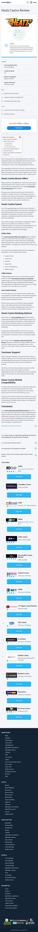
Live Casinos (8, 757)
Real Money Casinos (10, 771)
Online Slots (9, 143)
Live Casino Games (10, 147)
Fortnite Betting (9, 865)
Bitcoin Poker (8, 795)
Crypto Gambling (9, 799)
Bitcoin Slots (8, 797)
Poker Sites (8, 767)
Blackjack (7, 738)
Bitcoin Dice (8, 790)
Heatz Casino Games (9, 141)
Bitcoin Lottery (9, 792)
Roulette (7, 774)
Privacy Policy (9, 901)
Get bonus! (19, 128)
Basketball (8, 823)
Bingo (6, 735)
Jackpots (7, 752)
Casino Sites (8, 743)
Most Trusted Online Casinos (13, 762)
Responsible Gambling (11, 905)
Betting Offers (9, 825)
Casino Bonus (8, 740)
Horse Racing (8, 840)
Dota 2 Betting (9, 860)
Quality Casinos (9, 769)
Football (7, 832)
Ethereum (7, 804)
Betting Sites (8, 828)
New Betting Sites (10, 844)
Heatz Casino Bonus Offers (10, 139)
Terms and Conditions (11, 908)
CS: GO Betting (9, 858)
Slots (6, 776)
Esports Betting (9, 863)
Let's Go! (19, 476)
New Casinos (8, 764)
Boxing (7, 830)
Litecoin (7, 811)
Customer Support (8, 150)
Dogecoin (7, 802)
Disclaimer (8, 893)
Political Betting (9, 847)
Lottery (7, 759)
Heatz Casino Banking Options (11, 149)
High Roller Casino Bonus (12, 747)
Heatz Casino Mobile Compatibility (12, 153)
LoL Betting (8, 875)
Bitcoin (7, 785)
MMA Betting (8, 842)
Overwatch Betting (10, 877)
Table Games (9, 145)
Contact (7, 891)
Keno (6, 755)
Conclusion (6, 154)
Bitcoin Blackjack (9, 787)
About (6, 889)
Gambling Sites (9, 745)
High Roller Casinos (10, 750)
